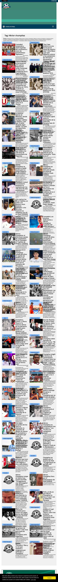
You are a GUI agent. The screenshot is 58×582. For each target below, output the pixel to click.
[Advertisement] (34, 13)
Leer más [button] (33, 579)
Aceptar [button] (50, 577)
